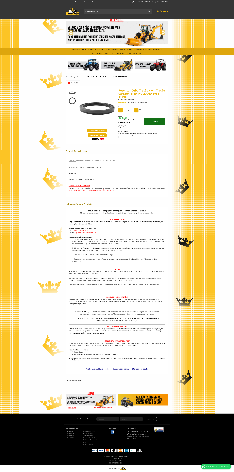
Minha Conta (79, 2)
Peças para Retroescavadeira (96, 49)
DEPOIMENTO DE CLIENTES (135, 53)
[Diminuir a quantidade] (120, 110)
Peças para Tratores (78, 49)
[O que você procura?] (149, 11)
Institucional (69, 431)
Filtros (106, 53)
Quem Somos (70, 435)
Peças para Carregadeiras (134, 49)
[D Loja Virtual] (122, 468)
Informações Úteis (89, 431)
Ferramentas (120, 53)
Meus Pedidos (70, 2)
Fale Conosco (70, 438)
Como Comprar (88, 433)
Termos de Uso (88, 435)
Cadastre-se (87, 2)
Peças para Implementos (153, 49)
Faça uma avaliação (141, 102)
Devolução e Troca (89, 438)
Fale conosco (96, 2)
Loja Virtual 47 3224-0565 (142, 2)
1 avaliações (130, 102)
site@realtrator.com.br (134, 442)
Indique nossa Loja (72, 440)
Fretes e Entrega (88, 444)
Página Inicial (70, 433)
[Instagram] (112, 432)
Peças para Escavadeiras (115, 49)
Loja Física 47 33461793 (161, 2)
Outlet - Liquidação (96, 53)
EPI (112, 53)
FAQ (84, 442)
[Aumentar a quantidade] (136, 110)
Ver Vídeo (74, 83)
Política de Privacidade (90, 440)
